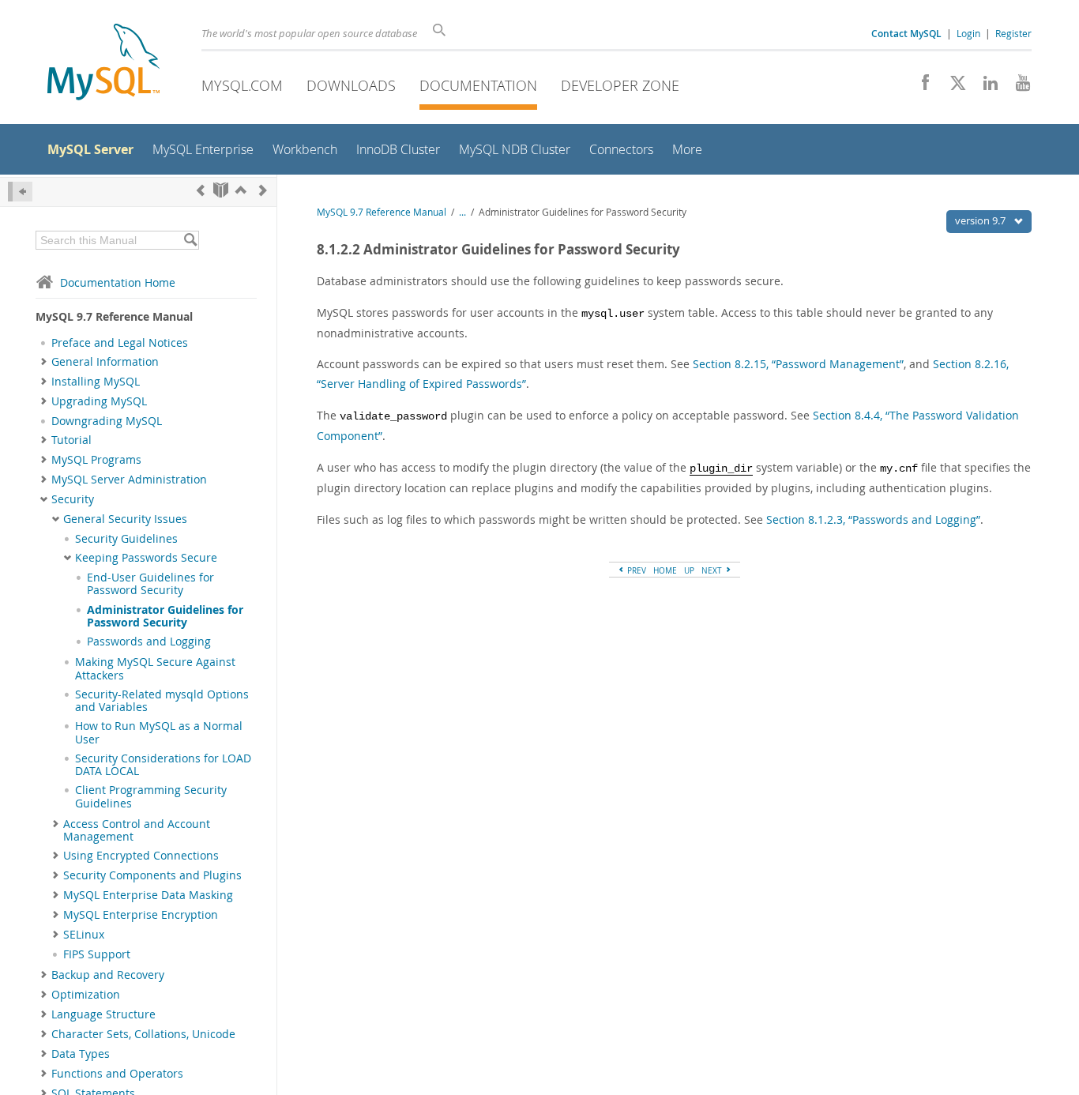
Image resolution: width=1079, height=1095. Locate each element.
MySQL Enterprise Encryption (140, 915)
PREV (635, 570)
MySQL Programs (96, 460)
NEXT (712, 570)
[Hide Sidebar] (20, 191)
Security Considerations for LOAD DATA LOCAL (163, 764)
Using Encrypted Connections (141, 856)
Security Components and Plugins (152, 875)
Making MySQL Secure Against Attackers (155, 668)
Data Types (80, 1054)
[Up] (240, 190)
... (462, 212)
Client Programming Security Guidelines (151, 796)
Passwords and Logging (149, 641)
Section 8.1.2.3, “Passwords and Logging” (873, 519)
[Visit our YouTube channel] (1017, 87)
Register (1013, 33)
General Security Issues (125, 519)
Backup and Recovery (107, 975)
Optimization (85, 995)
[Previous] (200, 190)
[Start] (220, 190)
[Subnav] (44, 362)
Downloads (351, 85)
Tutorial (71, 440)
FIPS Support (96, 954)
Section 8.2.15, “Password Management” (798, 363)
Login (968, 33)
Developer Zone (620, 85)
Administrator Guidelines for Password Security (165, 616)
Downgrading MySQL (106, 421)
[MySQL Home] (103, 63)
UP (689, 570)
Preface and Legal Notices (119, 343)
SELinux (83, 935)
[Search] (190, 240)
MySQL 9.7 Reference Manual (381, 212)
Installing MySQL (95, 381)
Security (72, 499)
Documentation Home (117, 282)
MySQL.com (242, 85)
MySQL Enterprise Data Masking (148, 895)
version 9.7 (981, 220)
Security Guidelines (126, 539)
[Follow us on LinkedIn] (984, 87)
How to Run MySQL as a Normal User (158, 732)
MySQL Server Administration (129, 479)
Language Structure (103, 1014)
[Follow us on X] (952, 87)
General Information (105, 362)
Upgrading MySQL (99, 401)
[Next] (263, 190)
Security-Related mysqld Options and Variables (162, 700)
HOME (665, 570)
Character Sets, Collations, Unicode (143, 1034)
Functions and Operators (117, 1074)
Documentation (478, 85)
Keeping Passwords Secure (146, 558)
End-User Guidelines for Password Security (150, 583)
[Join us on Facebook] (919, 87)
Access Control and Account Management (136, 830)
